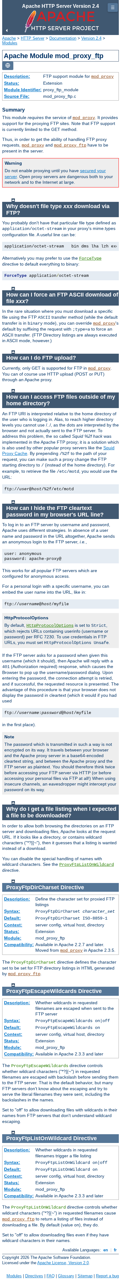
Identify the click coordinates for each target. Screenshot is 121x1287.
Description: (17, 76)
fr (115, 1250)
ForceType (90, 258)
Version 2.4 (91, 38)
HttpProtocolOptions (50, 625)
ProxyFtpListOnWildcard (86, 864)
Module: (12, 937)
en (105, 1250)
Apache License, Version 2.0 (63, 1262)
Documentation (62, 38)
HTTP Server (32, 38)
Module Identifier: (23, 89)
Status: (11, 83)
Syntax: (12, 911)
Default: (12, 917)
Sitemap (85, 1276)
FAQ (51, 1276)
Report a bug (107, 1276)
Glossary (66, 1276)
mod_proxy (102, 76)
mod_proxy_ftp (70, 145)
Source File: (16, 96)
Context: (13, 924)
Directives (34, 1276)
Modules (9, 43)
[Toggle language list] (7, 66)
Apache (9, 38)
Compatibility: (19, 944)
